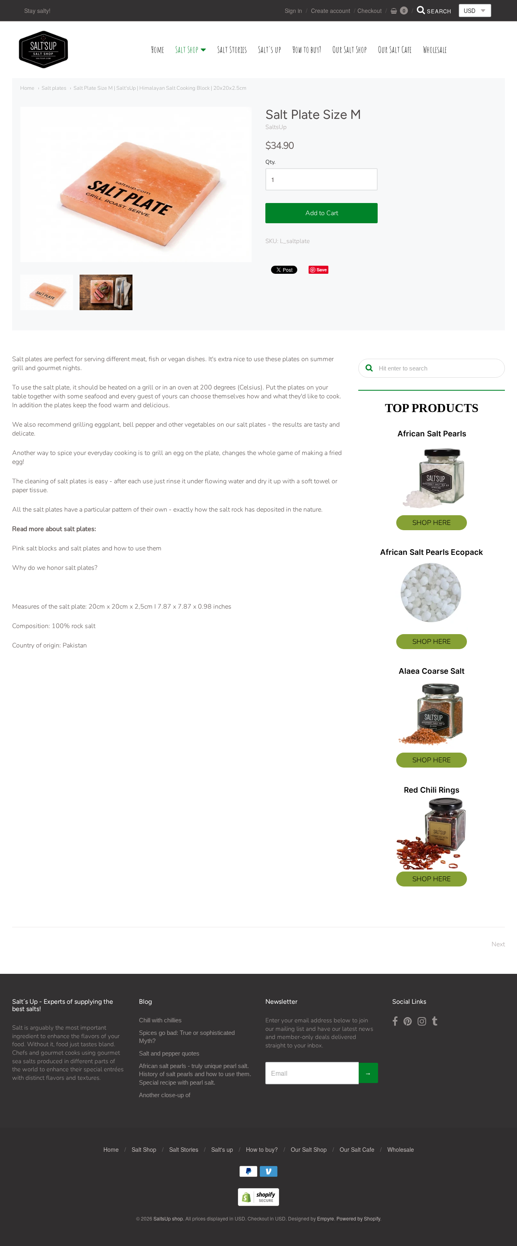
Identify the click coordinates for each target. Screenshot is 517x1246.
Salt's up (269, 49)
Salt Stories (232, 49)
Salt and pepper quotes (169, 1053)
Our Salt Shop (349, 49)
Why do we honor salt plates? (54, 567)
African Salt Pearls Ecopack (431, 552)
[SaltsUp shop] (43, 50)
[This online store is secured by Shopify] (258, 1203)
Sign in (293, 10)
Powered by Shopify (358, 1218)
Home (157, 49)
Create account (330, 10)
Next (498, 944)
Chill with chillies (160, 1020)
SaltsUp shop (168, 1218)
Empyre (325, 1218)
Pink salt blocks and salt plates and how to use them (87, 548)
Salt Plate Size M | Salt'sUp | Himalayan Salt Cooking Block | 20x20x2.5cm (160, 88)
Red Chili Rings (431, 790)
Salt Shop (186, 49)
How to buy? (306, 49)
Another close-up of (164, 1095)
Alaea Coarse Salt (431, 671)
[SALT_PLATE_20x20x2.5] (46, 292)
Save (322, 270)
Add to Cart (321, 213)
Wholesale (435, 49)
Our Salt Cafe (395, 49)
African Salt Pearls (431, 433)
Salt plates (54, 88)
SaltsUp (276, 127)
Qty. (270, 162)
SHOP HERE (431, 522)
